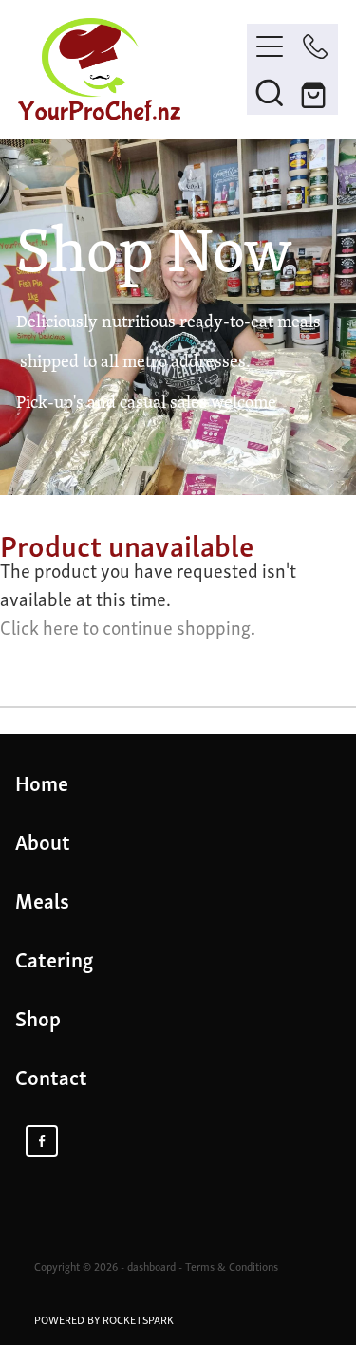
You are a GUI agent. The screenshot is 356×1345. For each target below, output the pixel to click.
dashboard (151, 1266)
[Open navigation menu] (269, 46)
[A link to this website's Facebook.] (42, 1141)
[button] (269, 92)
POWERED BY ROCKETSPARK (104, 1319)
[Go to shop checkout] (315, 92)
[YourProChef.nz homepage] (133, 69)
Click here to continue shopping (125, 626)
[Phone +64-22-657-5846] (315, 46)
